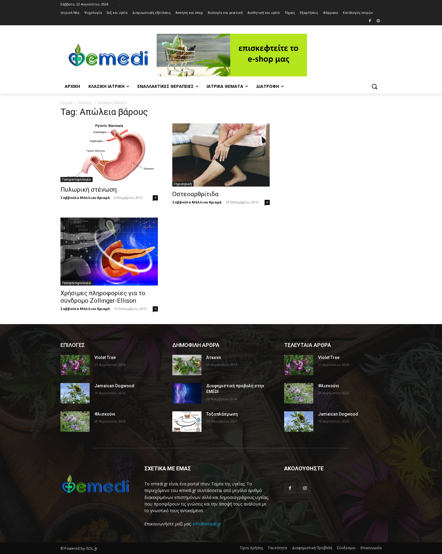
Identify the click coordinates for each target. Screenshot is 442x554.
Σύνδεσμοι (346, 547)
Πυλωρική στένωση (88, 189)
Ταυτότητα (277, 547)
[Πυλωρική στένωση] (109, 152)
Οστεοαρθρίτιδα (195, 194)
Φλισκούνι (104, 414)
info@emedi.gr (207, 524)
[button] (374, 86)
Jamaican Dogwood (114, 385)
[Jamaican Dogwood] (75, 393)
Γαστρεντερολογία (76, 179)
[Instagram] (378, 21)
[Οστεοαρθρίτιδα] (221, 155)
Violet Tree (105, 357)
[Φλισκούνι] (75, 421)
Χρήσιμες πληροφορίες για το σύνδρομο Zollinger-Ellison (102, 296)
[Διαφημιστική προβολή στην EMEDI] (186, 393)
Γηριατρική (183, 184)
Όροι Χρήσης (251, 547)
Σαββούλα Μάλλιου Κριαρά (85, 197)
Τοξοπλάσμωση (222, 414)
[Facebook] (369, 21)
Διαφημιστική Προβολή (312, 547)
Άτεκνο (213, 357)
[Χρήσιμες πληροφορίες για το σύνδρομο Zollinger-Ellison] (109, 252)
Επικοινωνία (371, 547)
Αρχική (66, 102)
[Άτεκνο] (186, 365)
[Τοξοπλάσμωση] (186, 421)
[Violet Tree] (75, 365)
